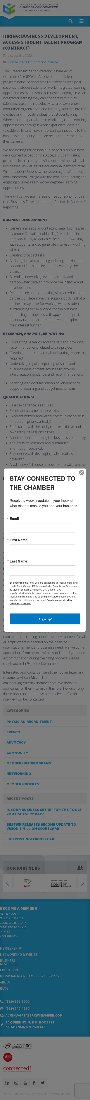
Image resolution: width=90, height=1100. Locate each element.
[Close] (81, 472)
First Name (19, 539)
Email (14, 518)
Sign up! (45, 619)
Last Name (18, 561)
